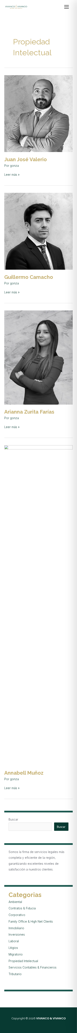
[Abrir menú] (68, 7)
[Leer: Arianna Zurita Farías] (38, 357)
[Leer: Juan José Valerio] (38, 113)
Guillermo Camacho (28, 277)
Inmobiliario (16, 928)
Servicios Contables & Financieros (32, 967)
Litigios (13, 948)
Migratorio (16, 954)
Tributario (15, 974)
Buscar (13, 819)
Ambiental (15, 902)
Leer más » (11, 174)
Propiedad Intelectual (23, 961)
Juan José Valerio (25, 159)
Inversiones (17, 934)
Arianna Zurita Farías (29, 412)
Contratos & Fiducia (22, 908)
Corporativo (17, 915)
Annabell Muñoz (23, 773)
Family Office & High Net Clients (31, 921)
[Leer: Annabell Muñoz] (38, 605)
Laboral (14, 941)
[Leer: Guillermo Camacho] (38, 231)
